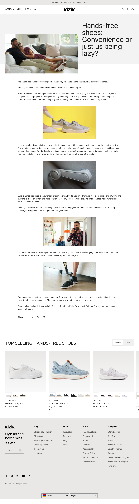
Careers (111, 453)
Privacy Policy (89, 453)
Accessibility (88, 449)
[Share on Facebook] (27, 317)
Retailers (112, 466)
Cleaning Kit (88, 436)
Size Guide (38, 436)
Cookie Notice (89, 462)
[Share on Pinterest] (38, 317)
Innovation (67, 432)
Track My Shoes (41, 445)
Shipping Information (43, 432)
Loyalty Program (115, 449)
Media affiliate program (118, 462)
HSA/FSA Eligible (90, 432)
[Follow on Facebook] (6, 475)
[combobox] (55, 495)
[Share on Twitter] (32, 317)
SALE (36, 9)
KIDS (27, 9)
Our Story (112, 436)
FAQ (65, 445)
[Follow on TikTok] (28, 475)
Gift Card (86, 445)
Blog (65, 440)
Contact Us (39, 449)
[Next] (51, 409)
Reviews (67, 436)
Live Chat (38, 453)
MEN (19, 9)
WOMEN (8, 9)
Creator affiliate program (118, 457)
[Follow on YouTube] (23, 475)
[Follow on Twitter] (12, 475)
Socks (85, 440)
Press (110, 440)
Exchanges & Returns (43, 440)
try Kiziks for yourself (75, 306)
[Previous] (49, 409)
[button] (8, 395)
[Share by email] (44, 317)
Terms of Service (90, 457)
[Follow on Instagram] (17, 475)
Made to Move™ (115, 445)
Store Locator (114, 432)
